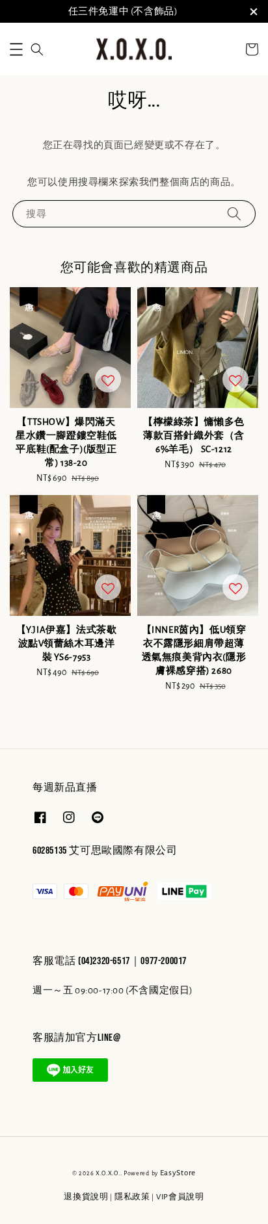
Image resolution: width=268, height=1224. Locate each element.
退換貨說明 (86, 1197)
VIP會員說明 (180, 1197)
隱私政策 (132, 1197)
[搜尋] (234, 213)
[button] (16, 49)
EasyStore (178, 1173)
